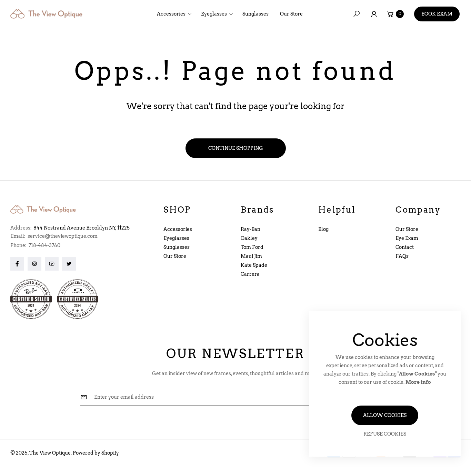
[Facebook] (17, 264)
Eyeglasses (176, 238)
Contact (404, 247)
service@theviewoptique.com (62, 236)
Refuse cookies (384, 434)
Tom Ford (252, 247)
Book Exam (436, 14)
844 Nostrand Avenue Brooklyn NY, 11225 (81, 228)
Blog (323, 229)
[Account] (373, 13)
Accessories (177, 229)
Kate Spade (254, 265)
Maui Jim (251, 256)
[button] (176, 14)
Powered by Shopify (96, 453)
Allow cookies (385, 415)
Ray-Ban (250, 229)
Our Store (174, 256)
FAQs (402, 256)
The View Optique (50, 453)
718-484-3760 (44, 245)
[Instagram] (34, 264)
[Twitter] (69, 264)
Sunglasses (176, 247)
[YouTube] (52, 264)
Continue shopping (235, 148)
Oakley (249, 238)
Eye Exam (406, 238)
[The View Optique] (48, 14)
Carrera (250, 274)
